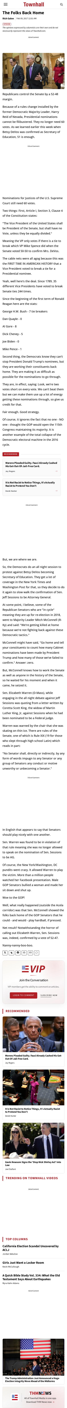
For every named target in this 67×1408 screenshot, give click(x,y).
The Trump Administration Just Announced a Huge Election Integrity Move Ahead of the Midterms (32, 1380)
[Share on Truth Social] (11, 952)
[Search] (62, 4)
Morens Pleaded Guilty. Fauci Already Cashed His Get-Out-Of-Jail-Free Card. (33, 1057)
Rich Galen (8, 18)
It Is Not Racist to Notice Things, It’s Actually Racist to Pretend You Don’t (32, 1110)
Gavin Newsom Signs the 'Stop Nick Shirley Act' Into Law (33, 1163)
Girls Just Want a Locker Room (23, 1263)
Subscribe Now (49, 995)
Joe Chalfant (10, 1169)
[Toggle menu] (5, 4)
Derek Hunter (10, 1116)
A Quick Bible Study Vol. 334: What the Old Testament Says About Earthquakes (31, 1277)
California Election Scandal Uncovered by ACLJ (30, 1248)
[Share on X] (4, 952)
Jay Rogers (9, 1062)
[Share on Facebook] (17, 952)
